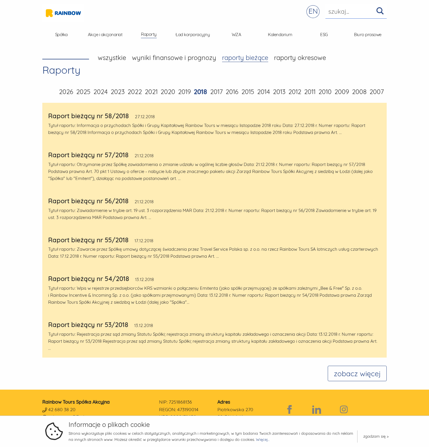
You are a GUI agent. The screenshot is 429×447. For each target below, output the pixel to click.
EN (313, 10)
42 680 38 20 (62, 409)
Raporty (149, 34)
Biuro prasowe (367, 34)
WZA (236, 34)
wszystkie (112, 58)
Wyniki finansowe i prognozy (174, 58)
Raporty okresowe (300, 58)
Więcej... (262, 439)
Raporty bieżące (245, 58)
